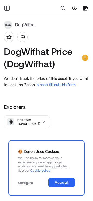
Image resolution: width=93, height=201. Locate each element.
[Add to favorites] (9, 37)
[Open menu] (7, 8)
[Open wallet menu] (85, 8)
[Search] (63, 8)
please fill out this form (56, 85)
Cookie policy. (40, 170)
